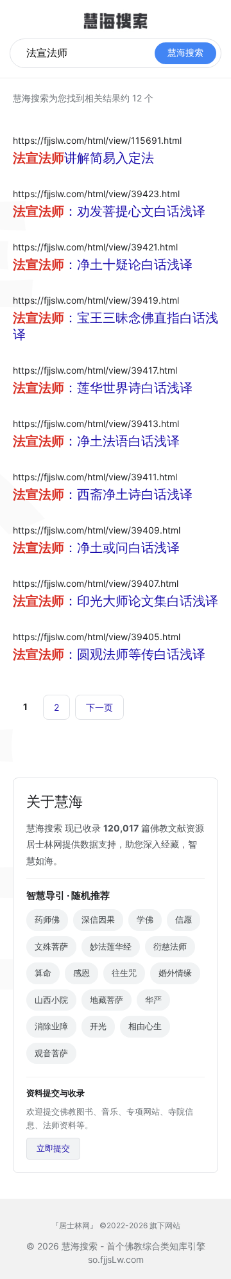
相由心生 (145, 1026)
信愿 (183, 919)
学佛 (145, 919)
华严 (153, 1000)
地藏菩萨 (106, 1000)
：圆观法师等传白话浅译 (115, 654)
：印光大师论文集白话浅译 (115, 601)
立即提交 (53, 1148)
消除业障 (51, 1026)
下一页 (99, 707)
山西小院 (51, 1000)
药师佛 (47, 919)
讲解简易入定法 (83, 158)
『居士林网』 (74, 1225)
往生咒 (124, 973)
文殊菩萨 (51, 946)
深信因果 (98, 919)
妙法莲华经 (111, 946)
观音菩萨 (51, 1053)
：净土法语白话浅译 (103, 441)
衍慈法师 (170, 946)
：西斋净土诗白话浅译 (109, 494)
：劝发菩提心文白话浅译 (115, 211)
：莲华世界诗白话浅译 (109, 388)
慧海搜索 (185, 53)
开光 (98, 1026)
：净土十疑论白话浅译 (109, 264)
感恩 (81, 973)
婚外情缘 (175, 973)
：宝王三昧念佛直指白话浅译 (115, 326)
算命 (43, 973)
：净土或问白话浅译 (103, 547)
